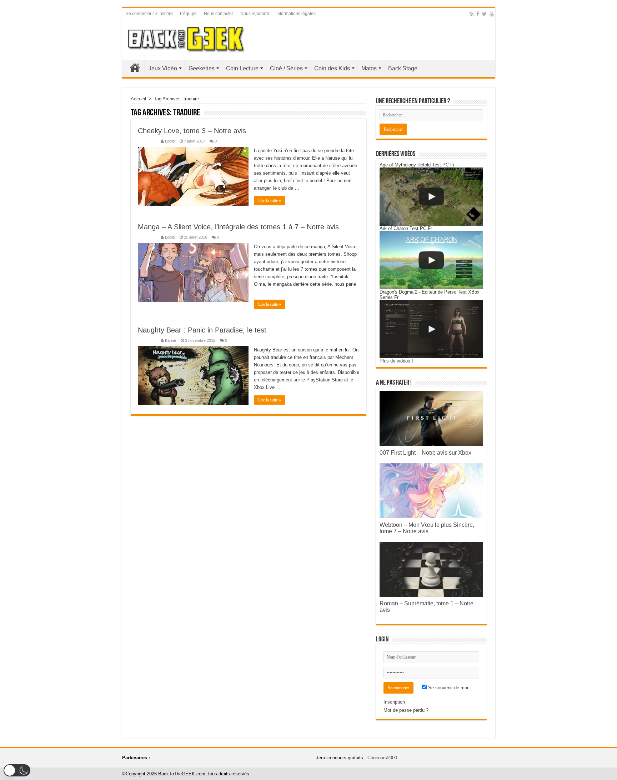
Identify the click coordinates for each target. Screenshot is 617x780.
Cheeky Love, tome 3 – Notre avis (192, 131)
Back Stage (402, 68)
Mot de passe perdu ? (405, 710)
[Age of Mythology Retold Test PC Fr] (431, 197)
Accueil (135, 67)
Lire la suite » (269, 200)
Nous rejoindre (254, 13)
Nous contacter (218, 13)
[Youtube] (492, 14)
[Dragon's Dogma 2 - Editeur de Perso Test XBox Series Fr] (431, 329)
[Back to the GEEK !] (186, 38)
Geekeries (202, 68)
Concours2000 (382, 757)
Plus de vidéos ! (396, 361)
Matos (369, 68)
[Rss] (471, 14)
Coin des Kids (332, 68)
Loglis (170, 141)
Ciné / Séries (286, 68)
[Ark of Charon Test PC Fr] (431, 260)
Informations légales (296, 13)
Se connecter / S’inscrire (149, 13)
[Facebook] (478, 14)
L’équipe (188, 13)
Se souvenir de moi (447, 687)
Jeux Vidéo (163, 68)
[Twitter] (484, 14)
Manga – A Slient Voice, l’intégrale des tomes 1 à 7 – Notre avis (238, 227)
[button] (17, 770)
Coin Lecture (242, 68)
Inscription (394, 702)
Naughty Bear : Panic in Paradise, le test (202, 330)
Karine (170, 340)
